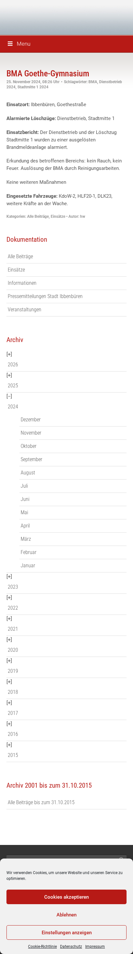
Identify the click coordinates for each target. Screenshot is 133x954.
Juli (24, 486)
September (31, 459)
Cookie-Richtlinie (42, 946)
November (31, 433)
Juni (25, 499)
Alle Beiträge (38, 216)
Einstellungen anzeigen (67, 933)
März (26, 539)
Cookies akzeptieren (66, 897)
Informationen (22, 283)
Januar (28, 565)
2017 (13, 713)
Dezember (31, 419)
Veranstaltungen (24, 309)
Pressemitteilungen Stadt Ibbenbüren (45, 296)
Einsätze (58, 216)
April (25, 526)
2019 (13, 671)
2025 (13, 386)
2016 (13, 734)
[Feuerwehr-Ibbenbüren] (51, 17)
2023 (13, 587)
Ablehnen (66, 915)
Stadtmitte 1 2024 (32, 87)
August (28, 473)
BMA (92, 82)
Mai (24, 512)
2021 (13, 629)
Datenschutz (71, 946)
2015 (13, 755)
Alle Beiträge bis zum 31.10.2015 (41, 802)
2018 (13, 692)
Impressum (95, 946)
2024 (13, 407)
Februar (28, 552)
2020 (13, 650)
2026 (13, 364)
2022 (13, 608)
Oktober (28, 446)
